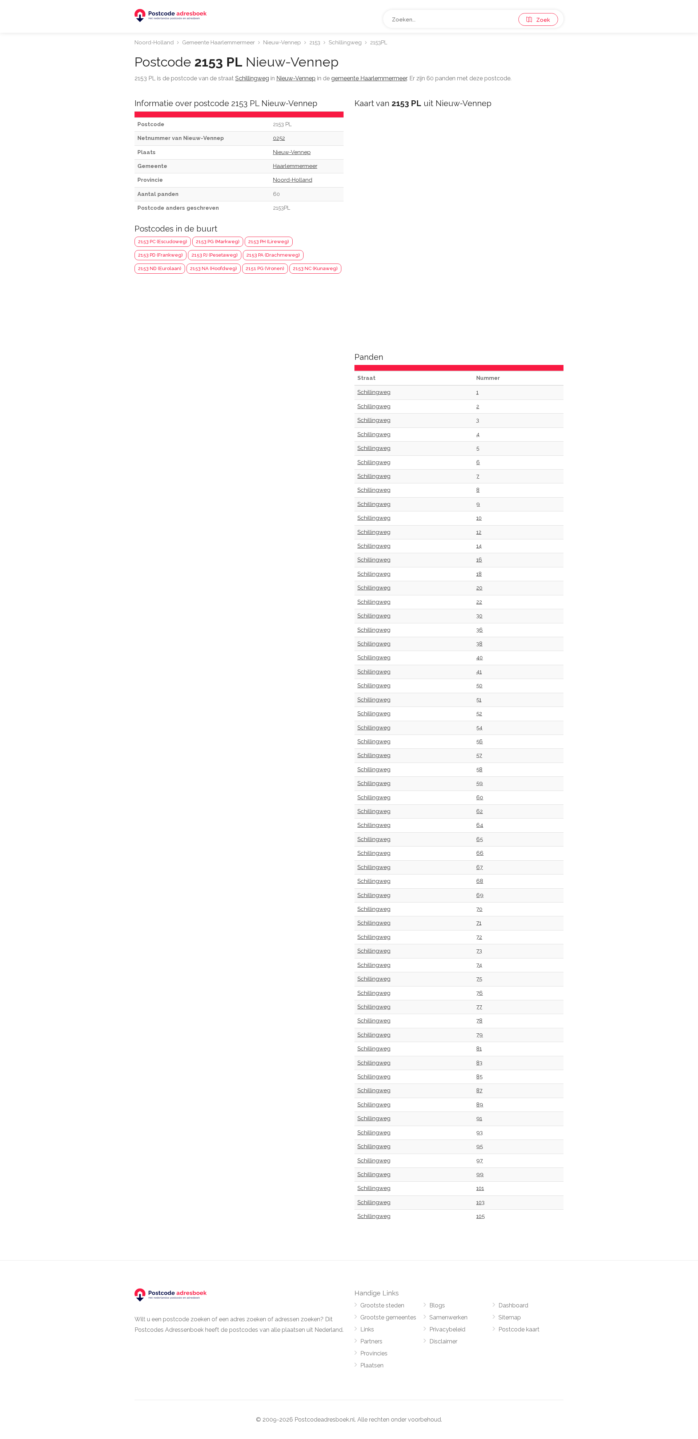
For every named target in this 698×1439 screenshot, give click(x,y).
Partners (371, 1341)
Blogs (437, 1305)
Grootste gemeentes (388, 1317)
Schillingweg (345, 42)
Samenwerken (448, 1317)
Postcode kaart (518, 1329)
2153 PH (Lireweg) (268, 241)
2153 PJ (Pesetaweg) (215, 255)
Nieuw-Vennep (282, 42)
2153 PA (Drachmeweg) (273, 255)
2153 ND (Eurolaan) (159, 268)
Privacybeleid (447, 1329)
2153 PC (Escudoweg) (162, 241)
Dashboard (513, 1305)
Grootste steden (382, 1305)
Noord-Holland (154, 42)
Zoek (541, 20)
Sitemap (509, 1317)
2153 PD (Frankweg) (160, 255)
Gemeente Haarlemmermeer (218, 42)
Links (367, 1329)
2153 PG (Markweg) (218, 241)
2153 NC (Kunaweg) (315, 268)
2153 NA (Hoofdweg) (213, 268)
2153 (314, 42)
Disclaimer (443, 1341)
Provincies (374, 1353)
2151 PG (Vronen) (265, 268)
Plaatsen (372, 1365)
